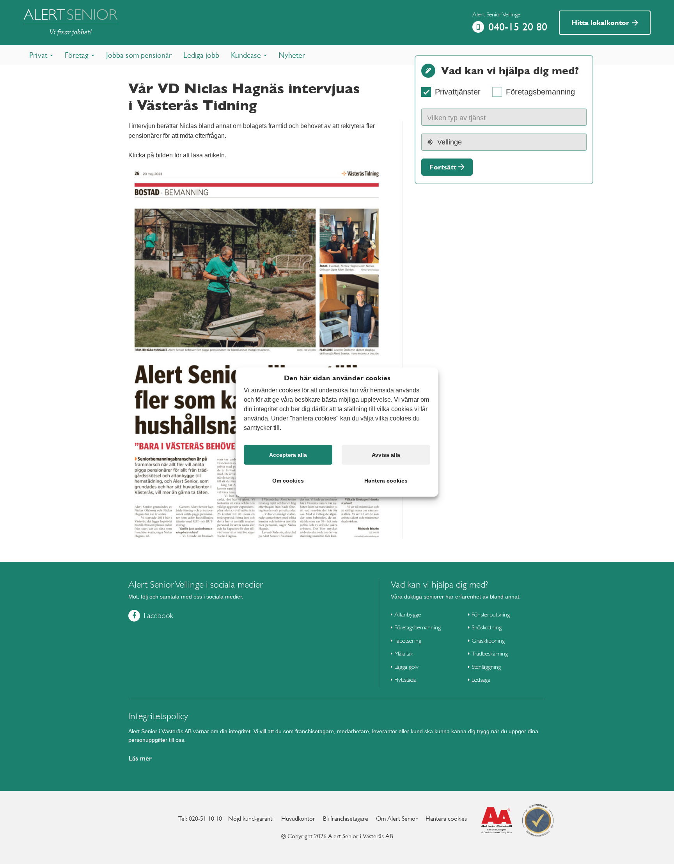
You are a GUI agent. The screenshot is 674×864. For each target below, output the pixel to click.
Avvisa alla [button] (386, 455)
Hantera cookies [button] (386, 480)
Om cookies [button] (288, 480)
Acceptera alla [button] (288, 455)
